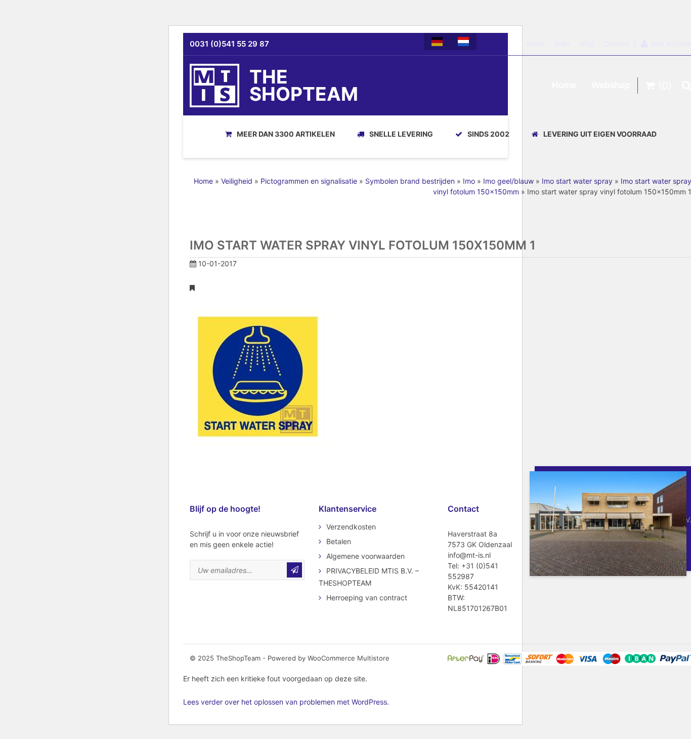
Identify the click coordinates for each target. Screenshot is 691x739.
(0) (663, 85)
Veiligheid (236, 181)
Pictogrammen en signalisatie (309, 181)
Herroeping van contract (366, 597)
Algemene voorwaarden (365, 556)
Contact (616, 43)
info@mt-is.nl (469, 555)
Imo (469, 181)
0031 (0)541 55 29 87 (229, 44)
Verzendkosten (351, 526)
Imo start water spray (577, 181)
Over (562, 43)
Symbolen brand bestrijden (410, 181)
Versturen (294, 570)
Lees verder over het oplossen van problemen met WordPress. (286, 701)
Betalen (338, 541)
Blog (587, 43)
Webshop (610, 85)
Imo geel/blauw (508, 181)
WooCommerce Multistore (349, 658)
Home (535, 43)
